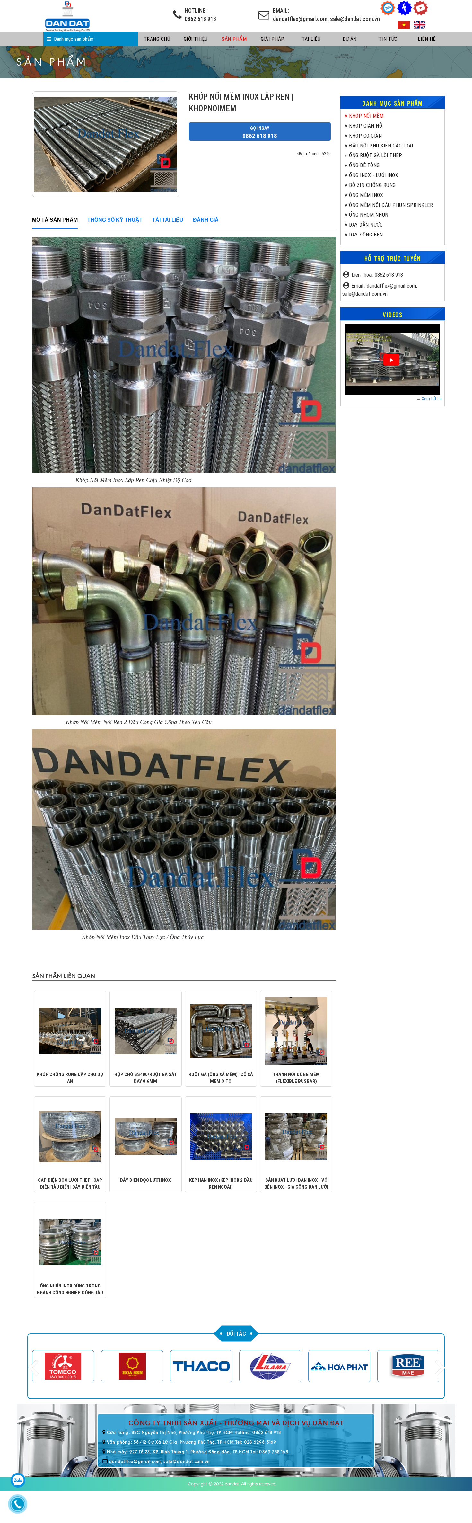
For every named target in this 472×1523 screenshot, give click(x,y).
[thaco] (132, 1366)
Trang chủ (157, 39)
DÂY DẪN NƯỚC (365, 225)
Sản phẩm (234, 39)
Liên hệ (427, 39)
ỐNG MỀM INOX (365, 195)
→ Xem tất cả (429, 398)
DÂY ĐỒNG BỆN (365, 235)
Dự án (350, 39)
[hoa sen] (63, 1366)
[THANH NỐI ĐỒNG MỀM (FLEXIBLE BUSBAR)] (296, 1030)
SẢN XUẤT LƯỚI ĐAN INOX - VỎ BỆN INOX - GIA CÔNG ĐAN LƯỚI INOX (296, 1187)
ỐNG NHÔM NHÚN (368, 215)
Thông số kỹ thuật (115, 220)
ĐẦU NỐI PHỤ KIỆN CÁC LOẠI (380, 146)
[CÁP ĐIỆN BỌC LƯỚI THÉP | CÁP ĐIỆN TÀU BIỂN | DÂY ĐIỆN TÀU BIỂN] (70, 1136)
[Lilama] (201, 1366)
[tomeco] (408, 1366)
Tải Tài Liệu (167, 220)
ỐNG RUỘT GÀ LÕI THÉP (375, 155)
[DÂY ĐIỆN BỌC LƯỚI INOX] (145, 1136)
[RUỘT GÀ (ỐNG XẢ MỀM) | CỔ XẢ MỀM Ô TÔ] (221, 1030)
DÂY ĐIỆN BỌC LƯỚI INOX (145, 1180)
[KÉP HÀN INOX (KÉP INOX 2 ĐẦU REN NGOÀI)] (221, 1136)
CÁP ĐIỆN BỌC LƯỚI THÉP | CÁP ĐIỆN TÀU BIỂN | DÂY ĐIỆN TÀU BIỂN (70, 1187)
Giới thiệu (196, 39)
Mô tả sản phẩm (55, 220)
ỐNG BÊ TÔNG (364, 165)
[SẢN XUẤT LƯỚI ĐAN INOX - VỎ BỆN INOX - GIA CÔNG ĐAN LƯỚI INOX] (296, 1136)
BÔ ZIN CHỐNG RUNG (372, 185)
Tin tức (388, 39)
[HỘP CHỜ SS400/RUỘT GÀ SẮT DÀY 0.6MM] (145, 1030)
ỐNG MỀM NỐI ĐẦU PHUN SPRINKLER (390, 205)
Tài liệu (311, 39)
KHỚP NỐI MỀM (365, 116)
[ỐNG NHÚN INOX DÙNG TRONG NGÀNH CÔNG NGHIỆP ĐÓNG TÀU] (70, 1241)
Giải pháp (272, 39)
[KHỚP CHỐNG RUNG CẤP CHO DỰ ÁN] (70, 1030)
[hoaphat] (270, 1366)
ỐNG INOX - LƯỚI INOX (373, 175)
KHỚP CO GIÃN (365, 136)
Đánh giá (206, 220)
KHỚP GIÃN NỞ (365, 126)
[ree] (339, 1366)
